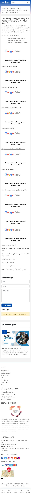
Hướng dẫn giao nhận (7, 397)
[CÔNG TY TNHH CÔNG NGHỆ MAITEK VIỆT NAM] (5, 2)
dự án (18, 269)
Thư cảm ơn (4, 380)
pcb (25, 269)
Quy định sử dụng (6, 399)
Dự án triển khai (5, 382)
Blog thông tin (5, 371)
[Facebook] (2, 458)
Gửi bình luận (7, 305)
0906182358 (9, 446)
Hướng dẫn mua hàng (7, 392)
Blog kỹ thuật (5, 375)
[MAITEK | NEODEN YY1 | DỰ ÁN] (15, 338)
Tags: (3, 269)
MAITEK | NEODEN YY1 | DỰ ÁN (11, 348)
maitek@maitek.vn (10, 444)
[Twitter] (5, 458)
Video (2, 385)
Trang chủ (4, 8)
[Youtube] (12, 458)
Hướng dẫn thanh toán (8, 394)
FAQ (2, 378)
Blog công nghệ (5, 373)
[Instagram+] (8, 458)
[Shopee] (15, 458)
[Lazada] (18, 458)
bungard (9, 269)
